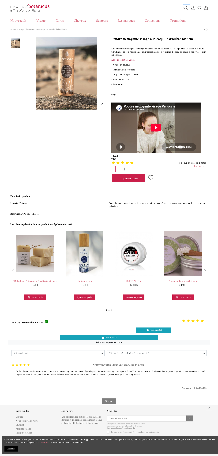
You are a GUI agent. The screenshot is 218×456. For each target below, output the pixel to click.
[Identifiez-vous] (193, 9)
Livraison (20, 425)
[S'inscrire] (189, 419)
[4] (127, 163)
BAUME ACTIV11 (134, 281)
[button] (109, 342)
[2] (118, 163)
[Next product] (207, 29)
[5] (132, 163)
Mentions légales (23, 429)
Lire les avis (200, 166)
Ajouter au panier (130, 178)
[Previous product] (205, 29)
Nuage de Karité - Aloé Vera (183, 281)
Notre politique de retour (27, 421)
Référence (15, 214)
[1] (113, 163)
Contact (19, 417)
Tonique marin (84, 281)
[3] (122, 163)
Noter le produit (154, 330)
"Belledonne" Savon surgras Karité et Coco (35, 281)
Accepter (11, 449)
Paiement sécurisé (24, 433)
